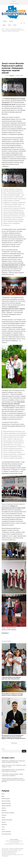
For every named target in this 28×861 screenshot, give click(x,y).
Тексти (9, 25)
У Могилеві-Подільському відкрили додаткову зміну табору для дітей (11, 677)
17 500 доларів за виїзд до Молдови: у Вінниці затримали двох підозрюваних (12, 774)
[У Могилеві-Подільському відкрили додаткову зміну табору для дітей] (14, 644)
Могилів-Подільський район (8, 812)
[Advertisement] (14, 47)
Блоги (15, 25)
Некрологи (4, 815)
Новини (11, 21)
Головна (5, 21)
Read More (5, 633)
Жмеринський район (6, 803)
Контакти (14, 1)
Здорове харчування (6, 805)
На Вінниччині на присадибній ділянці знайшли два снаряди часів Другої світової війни (13, 761)
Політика (4, 822)
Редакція (12, 75)
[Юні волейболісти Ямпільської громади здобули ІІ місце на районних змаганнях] (14, 682)
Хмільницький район (6, 834)
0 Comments (14, 743)
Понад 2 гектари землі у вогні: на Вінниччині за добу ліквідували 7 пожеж (14, 765)
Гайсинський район (6, 801)
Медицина (4, 810)
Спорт (3, 827)
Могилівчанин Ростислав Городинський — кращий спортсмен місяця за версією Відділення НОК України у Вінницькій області (14, 737)
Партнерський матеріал (7, 819)
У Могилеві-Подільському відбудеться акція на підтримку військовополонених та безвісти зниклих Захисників (13, 780)
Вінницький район (6, 798)
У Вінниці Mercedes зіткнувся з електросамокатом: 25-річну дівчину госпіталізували (13, 770)
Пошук (3, 749)
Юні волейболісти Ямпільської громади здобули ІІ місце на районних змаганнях (12, 694)
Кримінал (4, 808)
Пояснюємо (4, 824)
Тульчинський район (6, 831)
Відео (4, 25)
